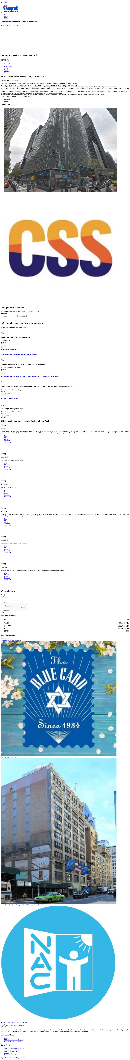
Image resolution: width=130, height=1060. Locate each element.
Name (2, 595)
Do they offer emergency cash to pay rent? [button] (13, 327)
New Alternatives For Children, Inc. (11, 1022)
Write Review (8, 66)
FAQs (6, 18)
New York (8, 25)
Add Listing (4, 2)
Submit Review (5, 610)
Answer (3, 345)
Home (6, 15)
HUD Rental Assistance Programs (13, 1040)
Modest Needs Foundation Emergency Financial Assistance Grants (19, 905)
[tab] (65, 327)
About (6, 16)
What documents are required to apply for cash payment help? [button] (19, 354)
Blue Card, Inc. (5, 757)
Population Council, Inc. (7, 640)
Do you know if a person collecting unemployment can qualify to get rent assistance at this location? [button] (30, 376)
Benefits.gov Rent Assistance (12, 1041)
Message (3, 602)
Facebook (7, 71)
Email (2, 597)
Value (2, 612)
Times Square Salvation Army (9, 1025)
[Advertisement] (65, 40)
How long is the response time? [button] (10, 398)
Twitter (6, 73)
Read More (18, 640)
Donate (6, 70)
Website (6, 68)
